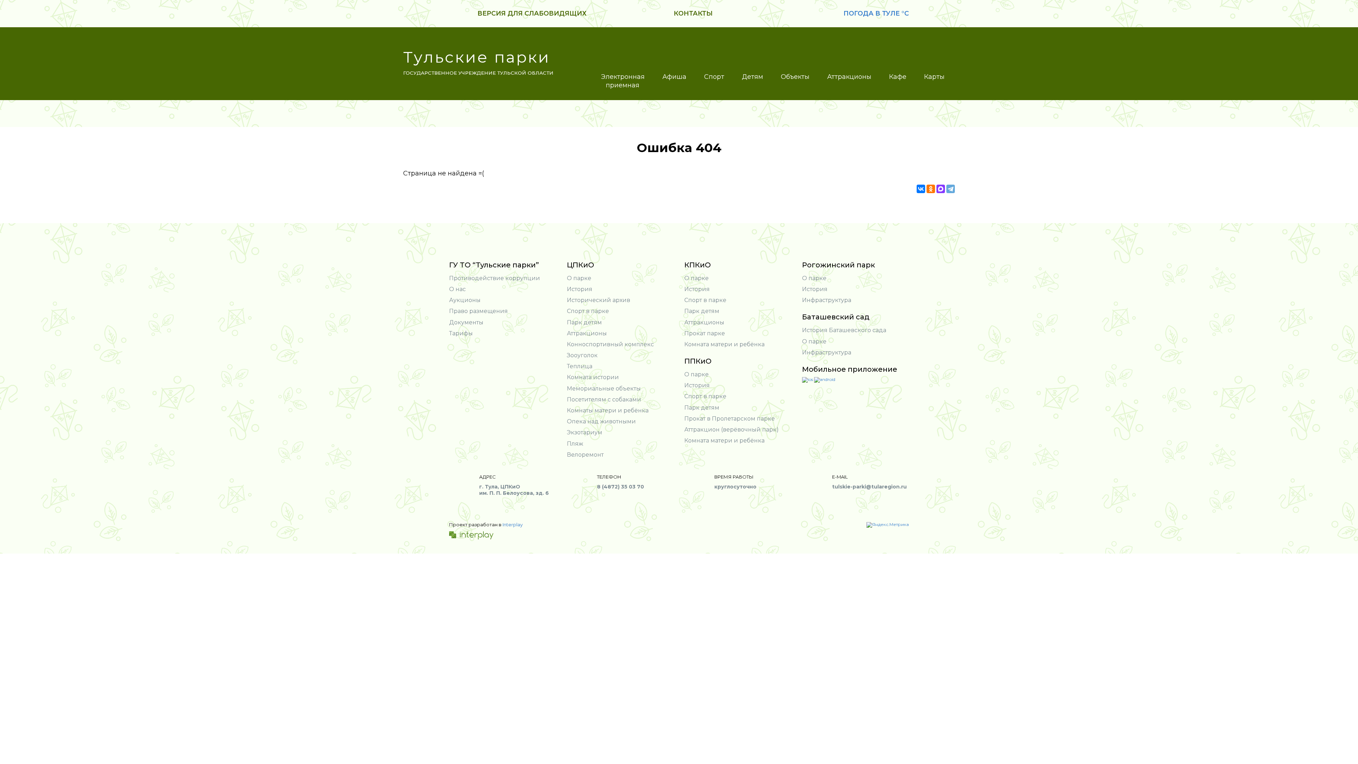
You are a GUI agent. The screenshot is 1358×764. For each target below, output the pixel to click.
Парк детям (584, 322)
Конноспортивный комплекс (610, 344)
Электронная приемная (623, 81)
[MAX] (940, 189)
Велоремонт (585, 454)
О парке (579, 278)
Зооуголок (582, 355)
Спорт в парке (588, 311)
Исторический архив (598, 300)
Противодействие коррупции (494, 278)
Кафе (897, 77)
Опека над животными (601, 421)
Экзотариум (584, 432)
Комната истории (593, 377)
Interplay (513, 524)
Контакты (693, 13)
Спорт (714, 77)
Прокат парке (704, 333)
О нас (457, 289)
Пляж (575, 443)
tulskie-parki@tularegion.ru (869, 487)
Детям (752, 77)
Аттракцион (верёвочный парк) (731, 429)
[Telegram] (950, 189)
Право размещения (478, 311)
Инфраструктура (826, 300)
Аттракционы (849, 77)
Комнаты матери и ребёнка (608, 410)
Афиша (674, 77)
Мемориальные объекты (604, 388)
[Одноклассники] (931, 189)
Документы (466, 322)
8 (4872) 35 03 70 (620, 487)
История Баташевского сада (844, 330)
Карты (934, 77)
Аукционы (465, 300)
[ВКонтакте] (921, 189)
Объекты (795, 77)
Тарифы (461, 333)
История (579, 289)
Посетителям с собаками (604, 399)
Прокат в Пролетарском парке (729, 418)
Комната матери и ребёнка (724, 344)
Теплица (579, 366)
